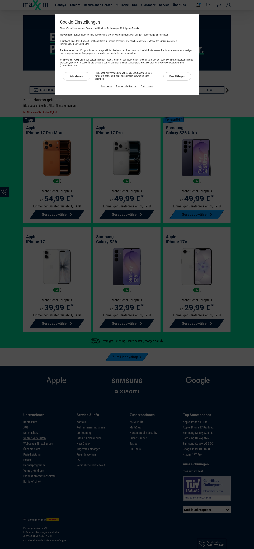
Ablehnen (76, 76)
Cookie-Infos (147, 86)
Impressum (106, 86)
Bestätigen (177, 76)
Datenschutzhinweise (126, 86)
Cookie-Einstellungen (80, 22)
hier (118, 75)
